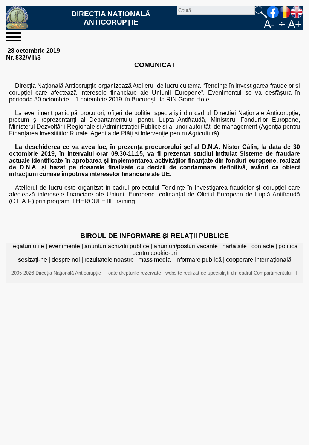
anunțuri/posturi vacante (186, 246)
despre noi (66, 259)
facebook (273, 12)
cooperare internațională (258, 259)
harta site (234, 246)
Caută (261, 12)
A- (269, 24)
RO (285, 12)
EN (297, 12)
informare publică (198, 259)
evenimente (64, 246)
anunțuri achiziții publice (116, 246)
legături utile (27, 246)
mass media (154, 259)
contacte (262, 246)
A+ (294, 24)
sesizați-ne (32, 259)
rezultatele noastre (109, 259)
